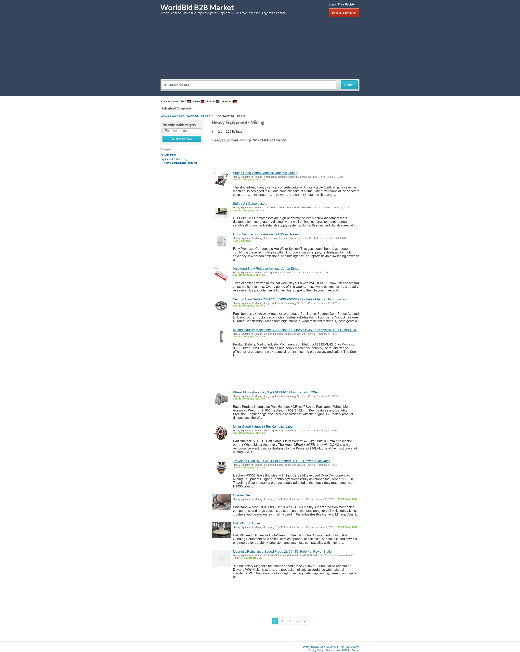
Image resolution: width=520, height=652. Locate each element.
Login (332, 4)
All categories (168, 155)
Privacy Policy (315, 650)
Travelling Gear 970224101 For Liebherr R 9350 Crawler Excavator (281, 460)
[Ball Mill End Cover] (221, 530)
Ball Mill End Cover (247, 523)
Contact (356, 650)
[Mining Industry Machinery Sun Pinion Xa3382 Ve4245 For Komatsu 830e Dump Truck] (221, 336)
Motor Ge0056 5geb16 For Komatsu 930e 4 (264, 426)
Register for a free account (324, 646)
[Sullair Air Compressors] (221, 210)
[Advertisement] (260, 47)
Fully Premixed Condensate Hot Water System (266, 234)
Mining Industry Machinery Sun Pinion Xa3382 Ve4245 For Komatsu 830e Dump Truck (295, 329)
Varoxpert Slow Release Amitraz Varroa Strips (266, 268)
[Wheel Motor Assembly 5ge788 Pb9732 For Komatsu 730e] (221, 399)
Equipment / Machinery (174, 159)
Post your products (344, 13)
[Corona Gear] (221, 502)
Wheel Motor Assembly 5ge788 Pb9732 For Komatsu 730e (275, 392)
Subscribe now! (182, 138)
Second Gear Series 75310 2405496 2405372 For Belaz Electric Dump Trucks (289, 299)
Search (349, 85)
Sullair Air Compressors (250, 203)
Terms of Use (333, 650)
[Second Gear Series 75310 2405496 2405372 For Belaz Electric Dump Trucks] (221, 306)
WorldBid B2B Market (197, 7)
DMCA (345, 650)
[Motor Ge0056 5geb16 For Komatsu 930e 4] (221, 433)
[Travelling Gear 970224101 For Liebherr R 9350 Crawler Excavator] (221, 467)
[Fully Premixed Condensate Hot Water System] (221, 241)
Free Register (347, 4)
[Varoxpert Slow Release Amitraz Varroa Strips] (221, 275)
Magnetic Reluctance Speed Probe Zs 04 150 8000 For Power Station (283, 551)
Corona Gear (242, 495)
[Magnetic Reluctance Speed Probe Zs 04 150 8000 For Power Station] (221, 558)
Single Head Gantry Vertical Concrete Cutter (265, 172)
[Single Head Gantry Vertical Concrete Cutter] (221, 179)
